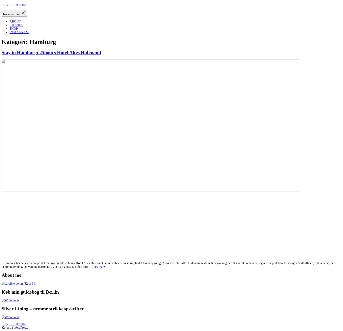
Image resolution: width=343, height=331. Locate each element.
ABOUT (15, 21)
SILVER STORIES (14, 5)
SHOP (14, 28)
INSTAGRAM (19, 32)
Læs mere (98, 266)
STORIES (16, 25)
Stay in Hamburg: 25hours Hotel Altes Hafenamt (51, 52)
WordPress (20, 327)
